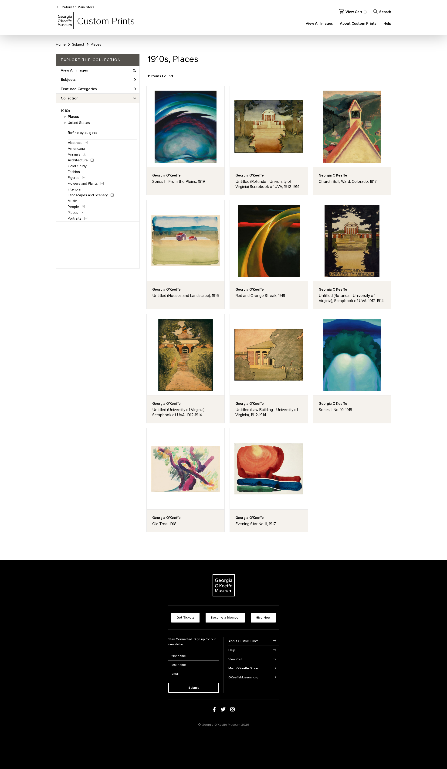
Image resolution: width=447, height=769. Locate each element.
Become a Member (225, 617)
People (73, 206)
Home (61, 44)
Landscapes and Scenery (88, 195)
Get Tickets (185, 617)
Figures (73, 177)
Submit (193, 688)
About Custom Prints (358, 23)
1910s (65, 111)
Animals (74, 154)
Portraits (74, 218)
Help (387, 23)
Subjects (68, 79)
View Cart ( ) (355, 12)
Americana (76, 148)
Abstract (75, 142)
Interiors (74, 189)
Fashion (74, 172)
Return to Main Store (78, 7)
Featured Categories (79, 89)
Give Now (263, 617)
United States (79, 122)
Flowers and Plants (83, 183)
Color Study (77, 166)
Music (72, 201)
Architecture (78, 160)
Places (73, 116)
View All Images (319, 23)
